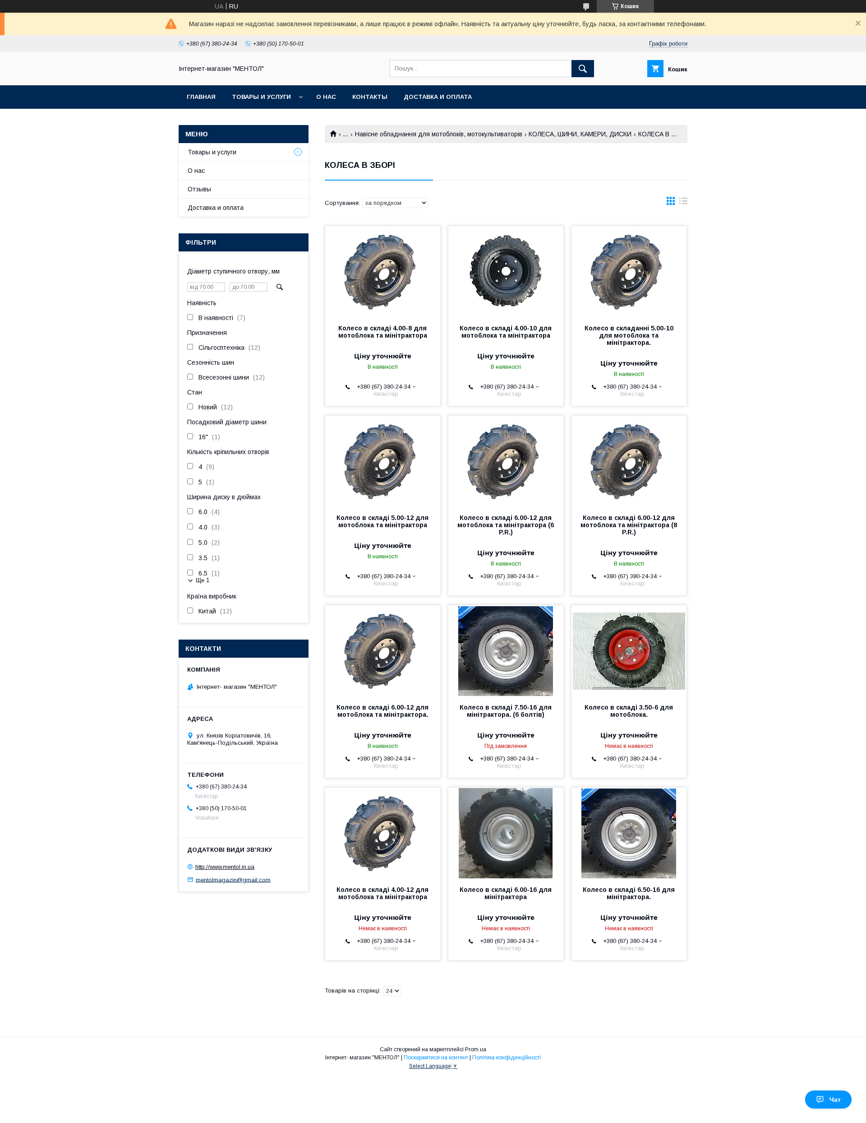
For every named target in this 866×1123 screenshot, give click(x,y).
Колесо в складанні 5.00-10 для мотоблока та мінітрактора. (629, 335)
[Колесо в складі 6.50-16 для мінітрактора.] (628, 833)
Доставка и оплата (438, 96)
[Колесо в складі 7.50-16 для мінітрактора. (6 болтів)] (505, 650)
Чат (835, 1099)
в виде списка (683, 203)
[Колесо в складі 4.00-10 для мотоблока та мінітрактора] (505, 271)
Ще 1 (202, 580)
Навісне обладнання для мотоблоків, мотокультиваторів (438, 134)
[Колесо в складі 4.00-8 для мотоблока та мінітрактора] (382, 271)
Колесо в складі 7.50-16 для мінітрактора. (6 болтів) (506, 711)
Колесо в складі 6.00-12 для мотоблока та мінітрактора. (382, 711)
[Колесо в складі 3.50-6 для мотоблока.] (628, 650)
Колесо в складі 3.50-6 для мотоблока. (629, 711)
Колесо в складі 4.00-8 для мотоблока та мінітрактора (382, 332)
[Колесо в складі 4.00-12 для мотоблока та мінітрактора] (382, 833)
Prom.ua (475, 1049)
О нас (326, 96)
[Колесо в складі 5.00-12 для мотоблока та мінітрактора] (382, 461)
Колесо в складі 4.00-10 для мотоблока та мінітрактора (506, 332)
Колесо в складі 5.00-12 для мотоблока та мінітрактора (382, 521)
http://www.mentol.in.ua (224, 866)
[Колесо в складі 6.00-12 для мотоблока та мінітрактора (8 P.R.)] (628, 461)
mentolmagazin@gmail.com (233, 879)
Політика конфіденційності (506, 1057)
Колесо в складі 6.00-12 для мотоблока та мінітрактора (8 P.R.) (628, 525)
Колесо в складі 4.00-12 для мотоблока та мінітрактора (382, 893)
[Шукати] (582, 68)
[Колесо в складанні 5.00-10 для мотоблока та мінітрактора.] (628, 271)
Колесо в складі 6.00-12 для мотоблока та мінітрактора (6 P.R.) (505, 525)
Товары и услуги (261, 96)
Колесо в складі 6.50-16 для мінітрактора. (629, 893)
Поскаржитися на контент (436, 1057)
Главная (201, 96)
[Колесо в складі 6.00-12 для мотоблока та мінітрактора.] (382, 650)
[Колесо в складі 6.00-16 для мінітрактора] (505, 833)
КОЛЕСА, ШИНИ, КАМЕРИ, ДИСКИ (580, 134)
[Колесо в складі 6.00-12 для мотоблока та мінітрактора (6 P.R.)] (505, 461)
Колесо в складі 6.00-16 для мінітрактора (506, 893)
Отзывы (199, 189)
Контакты (369, 96)
